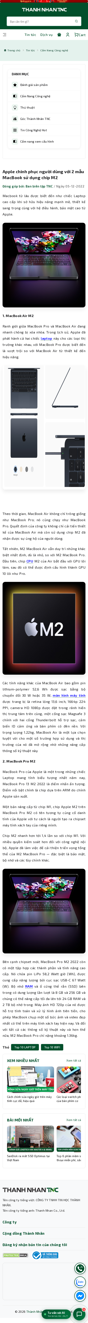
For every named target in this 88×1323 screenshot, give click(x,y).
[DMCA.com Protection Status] (15, 1255)
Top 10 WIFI (52, 1047)
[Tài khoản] (68, 34)
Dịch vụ (46, 34)
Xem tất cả (73, 1060)
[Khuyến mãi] (59, 34)
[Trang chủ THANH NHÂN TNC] (44, 9)
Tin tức (30, 34)
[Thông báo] (44, 1255)
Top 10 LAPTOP (24, 1047)
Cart (82, 35)
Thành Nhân (35, 1311)
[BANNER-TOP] (44, 1)
